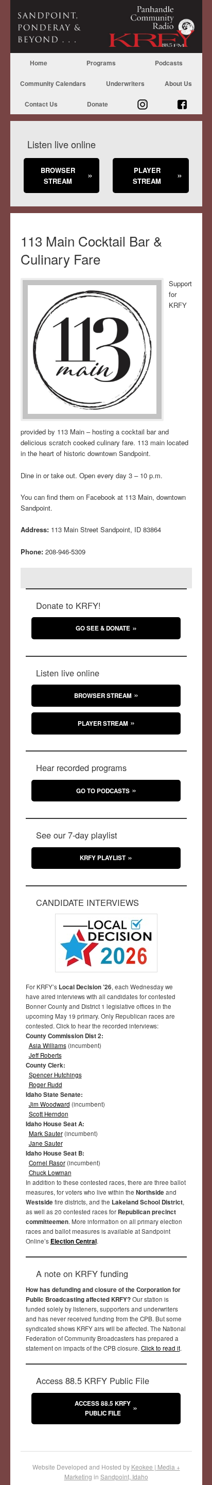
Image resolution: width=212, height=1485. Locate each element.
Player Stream (147, 175)
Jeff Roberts (45, 1055)
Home (38, 62)
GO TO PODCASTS (103, 791)
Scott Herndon (48, 1114)
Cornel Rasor (47, 1163)
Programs (101, 62)
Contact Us (41, 104)
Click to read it (160, 1348)
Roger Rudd (45, 1084)
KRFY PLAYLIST (103, 857)
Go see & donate (103, 628)
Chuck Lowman (50, 1172)
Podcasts (169, 62)
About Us (178, 83)
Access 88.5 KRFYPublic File (103, 1408)
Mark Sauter (46, 1133)
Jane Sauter (46, 1143)
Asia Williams (47, 1045)
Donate (97, 104)
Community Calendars (53, 83)
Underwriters (125, 83)
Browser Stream (58, 175)
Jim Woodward (49, 1104)
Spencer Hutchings (55, 1075)
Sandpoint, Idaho (124, 1476)
